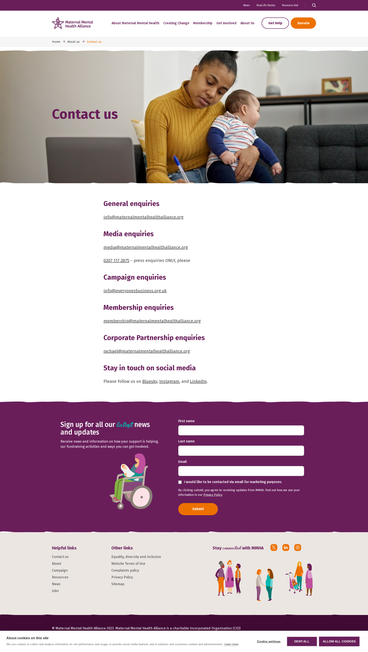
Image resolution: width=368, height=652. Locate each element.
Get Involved (226, 23)
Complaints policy (125, 570)
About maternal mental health (135, 23)
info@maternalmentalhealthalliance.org (143, 217)
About (56, 564)
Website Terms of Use (128, 564)
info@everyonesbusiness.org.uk (135, 290)
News (246, 5)
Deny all (301, 641)
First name (186, 421)
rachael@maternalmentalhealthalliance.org (147, 351)
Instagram (169, 381)
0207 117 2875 (116, 260)
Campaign (60, 570)
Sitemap (117, 584)
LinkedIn (198, 381)
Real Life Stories (266, 5)
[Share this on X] (273, 547)
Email (182, 462)
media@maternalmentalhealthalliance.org (146, 247)
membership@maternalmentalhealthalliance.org (152, 320)
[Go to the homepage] (72, 23)
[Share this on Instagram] (297, 547)
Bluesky (149, 381)
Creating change (176, 23)
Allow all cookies (339, 641)
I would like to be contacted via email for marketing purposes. (232, 482)
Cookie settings (269, 641)
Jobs (55, 591)
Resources (60, 577)
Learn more (231, 644)
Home (56, 42)
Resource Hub (290, 5)
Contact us (60, 557)
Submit (198, 509)
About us (247, 23)
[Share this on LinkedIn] (285, 547)
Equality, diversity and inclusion (136, 557)
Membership (202, 23)
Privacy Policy (212, 495)
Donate (303, 23)
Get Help (275, 23)
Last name (186, 441)
